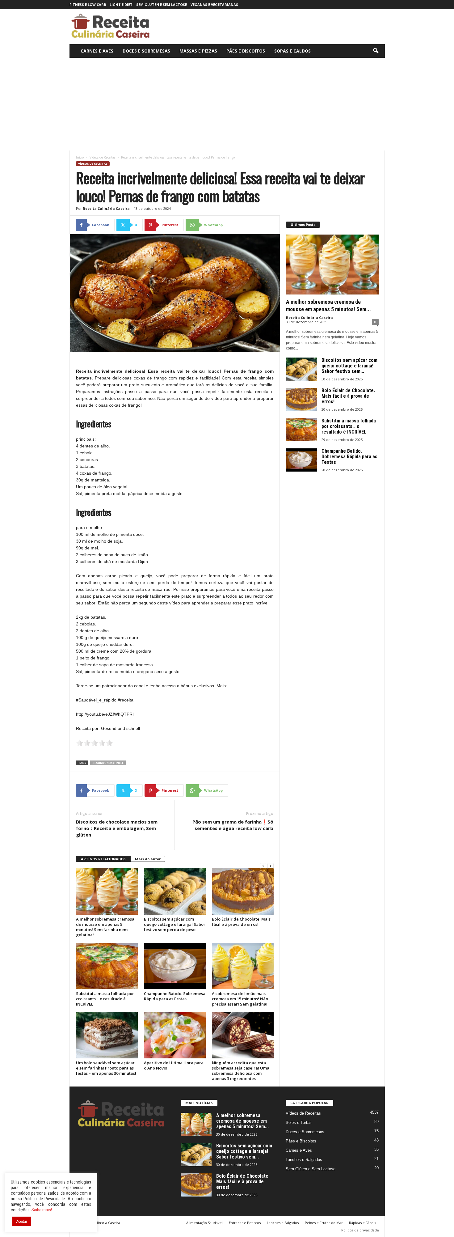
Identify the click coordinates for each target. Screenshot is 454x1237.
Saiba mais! (42, 1209)
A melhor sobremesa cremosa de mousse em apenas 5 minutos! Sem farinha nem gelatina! (105, 927)
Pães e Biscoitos (245, 51)
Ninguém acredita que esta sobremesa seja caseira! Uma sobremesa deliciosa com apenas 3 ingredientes (240, 1070)
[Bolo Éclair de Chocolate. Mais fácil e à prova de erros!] (243, 891)
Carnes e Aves (97, 51)
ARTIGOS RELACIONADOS (103, 859)
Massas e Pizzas (198, 51)
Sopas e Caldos (292, 51)
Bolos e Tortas (299, 1122)
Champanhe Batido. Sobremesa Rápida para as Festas (174, 996)
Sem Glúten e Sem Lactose (161, 4)
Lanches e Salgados (304, 1159)
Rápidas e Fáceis (362, 1222)
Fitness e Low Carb (87, 4)
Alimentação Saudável (204, 1222)
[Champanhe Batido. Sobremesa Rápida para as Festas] (175, 966)
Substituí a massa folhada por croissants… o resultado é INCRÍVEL (105, 999)
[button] (375, 51)
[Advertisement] (227, 104)
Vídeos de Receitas (102, 157)
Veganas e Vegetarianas (214, 4)
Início (80, 157)
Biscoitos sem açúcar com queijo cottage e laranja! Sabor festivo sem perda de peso (174, 924)
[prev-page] (263, 866)
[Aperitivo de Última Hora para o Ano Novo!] (175, 1035)
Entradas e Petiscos (245, 1222)
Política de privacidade (360, 1230)
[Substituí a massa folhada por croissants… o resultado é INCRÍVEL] (107, 966)
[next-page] (270, 866)
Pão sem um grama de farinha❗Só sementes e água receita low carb (232, 825)
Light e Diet (121, 4)
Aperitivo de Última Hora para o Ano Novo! (174, 1065)
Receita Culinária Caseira (106, 208)
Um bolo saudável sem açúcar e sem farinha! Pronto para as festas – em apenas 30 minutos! (106, 1068)
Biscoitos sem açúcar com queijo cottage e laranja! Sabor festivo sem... (349, 365)
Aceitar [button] (21, 1221)
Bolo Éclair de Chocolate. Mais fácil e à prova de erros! (241, 921)
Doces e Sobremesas (146, 51)
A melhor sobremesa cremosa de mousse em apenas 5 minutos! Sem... (242, 1120)
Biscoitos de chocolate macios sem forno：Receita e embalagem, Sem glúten (117, 828)
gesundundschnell (108, 763)
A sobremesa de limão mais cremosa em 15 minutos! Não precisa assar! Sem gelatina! (240, 999)
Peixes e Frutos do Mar (324, 1222)
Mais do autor (148, 859)
